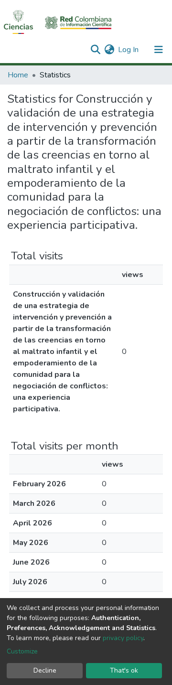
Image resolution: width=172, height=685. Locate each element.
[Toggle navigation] (158, 49)
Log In (129, 49)
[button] (109, 49)
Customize (22, 651)
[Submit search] (95, 49)
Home (18, 75)
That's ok (124, 670)
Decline (44, 670)
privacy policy (123, 637)
